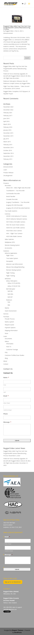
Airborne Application (11, 253)
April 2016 (6, 121)
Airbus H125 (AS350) (14, 283)
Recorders (8, 185)
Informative (9, 344)
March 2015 (7, 142)
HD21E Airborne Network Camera (16, 219)
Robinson (9, 300)
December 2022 (8, 110)
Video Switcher (9, 239)
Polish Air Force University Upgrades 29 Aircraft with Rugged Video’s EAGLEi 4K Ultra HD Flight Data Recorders (16, 76)
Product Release (8, 172)
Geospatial (9, 261)
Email (6, 396)
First (4, 385)
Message (7, 422)
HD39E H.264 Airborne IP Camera (16, 216)
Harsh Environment (11, 311)
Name (6, 377)
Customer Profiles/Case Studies (14, 355)
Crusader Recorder (12, 199)
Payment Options (10, 327)
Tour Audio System (12, 258)
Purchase (6, 317)
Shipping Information (11, 330)
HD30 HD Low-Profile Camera (15, 228)
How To (8, 346)
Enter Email (6, 403)
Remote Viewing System (12, 245)
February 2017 (7, 115)
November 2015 (8, 136)
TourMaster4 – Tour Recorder (15, 190)
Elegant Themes (17, 630)
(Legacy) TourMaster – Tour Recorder (17, 202)
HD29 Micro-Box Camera (14, 231)
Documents (8, 338)
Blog (6, 358)
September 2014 (8, 153)
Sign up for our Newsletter (13, 582)
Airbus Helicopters (11, 281)
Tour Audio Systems (11, 211)
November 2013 (8, 156)
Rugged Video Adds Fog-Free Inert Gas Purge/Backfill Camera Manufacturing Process (17, 27)
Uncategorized (7, 175)
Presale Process (10, 319)
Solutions (6, 251)
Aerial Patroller (10, 196)
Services (5, 314)
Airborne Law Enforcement (14, 264)
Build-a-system (9, 322)
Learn (5, 170)
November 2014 (8, 147)
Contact (5, 364)
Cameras (7, 214)
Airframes (8, 279)
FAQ (6, 352)
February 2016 (7, 127)
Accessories (8, 248)
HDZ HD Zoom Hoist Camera (15, 225)
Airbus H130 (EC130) (14, 286)
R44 (9, 302)
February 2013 (7, 159)
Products (6, 183)
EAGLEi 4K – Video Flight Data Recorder (18, 188)
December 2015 (8, 133)
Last (4, 392)
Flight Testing (10, 273)
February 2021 (7, 113)
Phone (5, 414)
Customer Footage (12, 349)
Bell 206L (10, 294)
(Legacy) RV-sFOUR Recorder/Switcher (18, 208)
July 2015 (6, 139)
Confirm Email (7, 410)
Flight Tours (10, 255)
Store (6, 333)
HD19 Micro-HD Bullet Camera (15, 222)
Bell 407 (10, 297)
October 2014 (7, 150)
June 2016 (6, 118)
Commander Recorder (13, 193)
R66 (9, 305)
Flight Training (10, 276)
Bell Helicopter (10, 289)
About (5, 361)
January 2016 (7, 130)
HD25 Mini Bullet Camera (14, 236)
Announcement (8, 33)
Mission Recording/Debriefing (15, 267)
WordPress (18, 632)
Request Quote (9, 325)
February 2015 (7, 144)
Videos (7, 341)
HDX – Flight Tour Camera (14, 233)
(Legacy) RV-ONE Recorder (14, 205)
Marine (7, 308)
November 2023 (8, 107)
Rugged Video (9, 31)
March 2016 (7, 124)
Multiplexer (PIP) (10, 242)
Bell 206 (10, 291)
